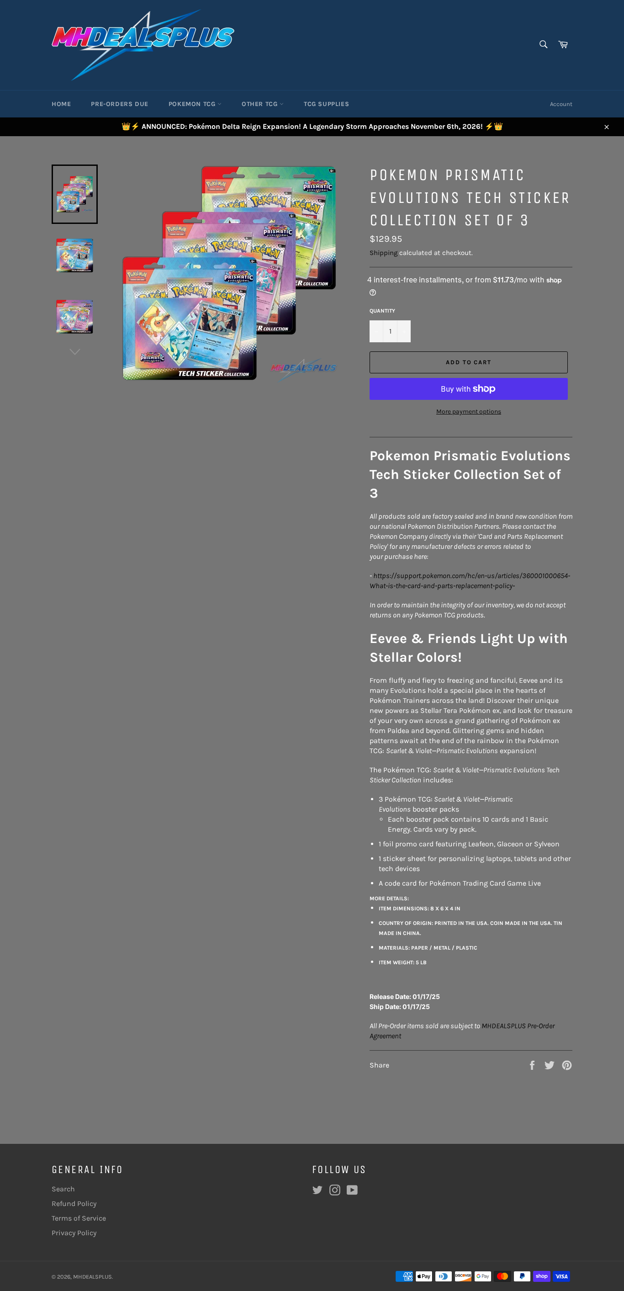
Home (61, 104)
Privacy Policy (74, 1232)
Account (561, 104)
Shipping (383, 253)
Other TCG (261, 104)
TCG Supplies (326, 104)
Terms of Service (79, 1218)
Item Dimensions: (419, 908)
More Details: (389, 898)
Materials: (428, 948)
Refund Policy (74, 1203)
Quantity (382, 311)
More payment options (468, 411)
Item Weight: (403, 962)
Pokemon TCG (193, 104)
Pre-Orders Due (119, 104)
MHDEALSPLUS (92, 1276)
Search (63, 1189)
